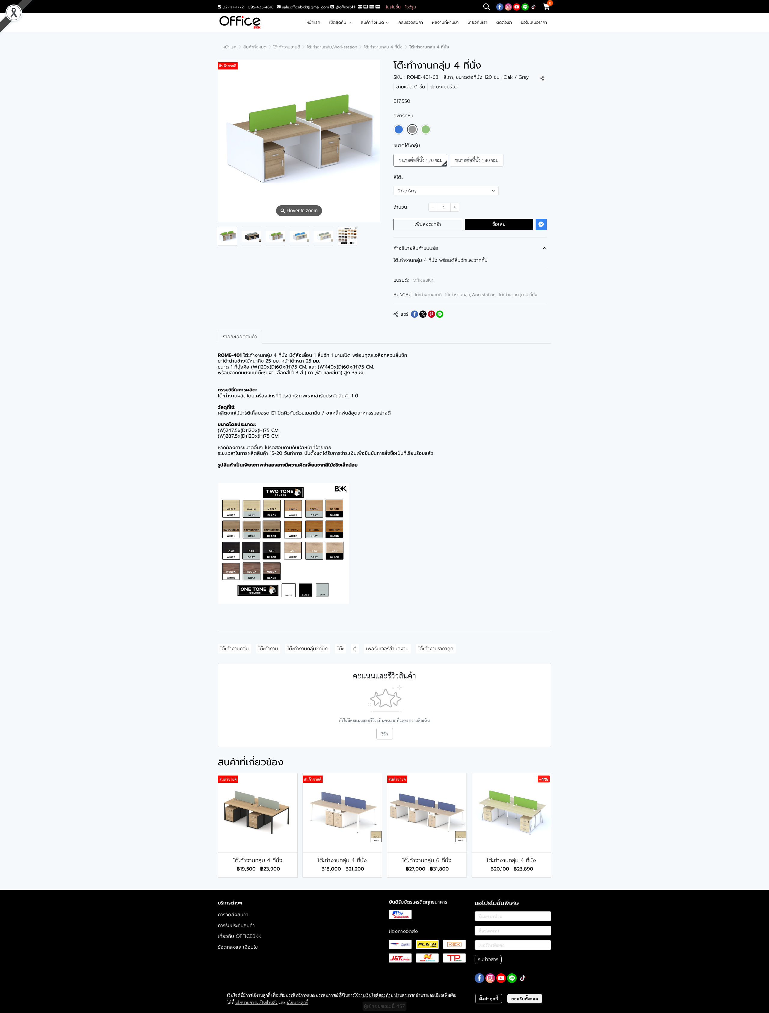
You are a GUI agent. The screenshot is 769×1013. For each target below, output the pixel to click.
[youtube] (516, 7)
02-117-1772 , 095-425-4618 (247, 7)
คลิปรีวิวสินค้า (410, 22)
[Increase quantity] (455, 207)
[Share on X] (423, 314)
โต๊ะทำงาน (268, 648)
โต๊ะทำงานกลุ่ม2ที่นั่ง (307, 648)
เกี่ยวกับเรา (477, 22)
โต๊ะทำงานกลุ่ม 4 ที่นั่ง (383, 47)
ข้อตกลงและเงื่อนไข (238, 947)
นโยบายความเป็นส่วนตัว (256, 1002)
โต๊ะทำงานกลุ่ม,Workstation (332, 47)
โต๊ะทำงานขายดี (286, 47)
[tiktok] (533, 7)
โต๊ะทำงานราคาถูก (435, 648)
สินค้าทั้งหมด (373, 22)
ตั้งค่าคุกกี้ (488, 998)
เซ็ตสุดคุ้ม (338, 22)
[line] (525, 7)
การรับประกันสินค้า (236, 925)
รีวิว (384, 733)
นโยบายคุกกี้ (297, 1002)
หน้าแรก (313, 22)
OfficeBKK (423, 280)
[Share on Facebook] (414, 314)
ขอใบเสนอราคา (534, 22)
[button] (487, 7)
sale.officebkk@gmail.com (305, 7)
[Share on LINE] (439, 314)
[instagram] (508, 7)
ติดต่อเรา (504, 22)
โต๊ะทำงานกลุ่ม (234, 648)
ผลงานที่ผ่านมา (445, 22)
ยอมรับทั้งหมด (524, 998)
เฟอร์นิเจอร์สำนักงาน (387, 648)
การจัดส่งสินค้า (233, 914)
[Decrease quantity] (433, 207)
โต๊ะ (340, 648)
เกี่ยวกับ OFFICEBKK (239, 936)
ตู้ (355, 648)
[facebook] (499, 7)
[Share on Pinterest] (431, 314)
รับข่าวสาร (488, 959)
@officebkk (346, 7)
